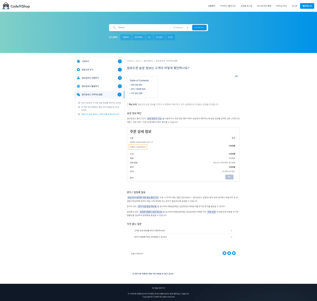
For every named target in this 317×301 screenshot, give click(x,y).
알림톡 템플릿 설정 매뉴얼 (151, 212)
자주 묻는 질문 (137, 93)
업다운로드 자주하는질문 (167, 61)
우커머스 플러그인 (228, 6)
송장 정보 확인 (137, 85)
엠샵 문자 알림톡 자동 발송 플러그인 (143, 197)
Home (130, 61)
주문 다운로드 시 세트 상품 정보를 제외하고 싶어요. (101, 103)
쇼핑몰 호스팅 (246, 6)
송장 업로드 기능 (154, 118)
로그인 (295, 6)
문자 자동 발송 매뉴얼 (147, 206)
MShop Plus (281, 6)
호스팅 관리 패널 (264, 6)
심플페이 (211, 6)
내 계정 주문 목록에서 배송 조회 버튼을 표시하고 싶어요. (100, 108)
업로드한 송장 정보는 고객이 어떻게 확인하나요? (100, 114)
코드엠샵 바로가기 (158, 288)
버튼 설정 (212, 212)
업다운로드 (148, 61)
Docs (138, 61)
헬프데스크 (307, 6)
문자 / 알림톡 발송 (138, 89)
